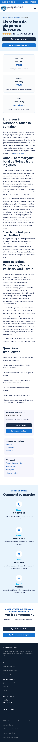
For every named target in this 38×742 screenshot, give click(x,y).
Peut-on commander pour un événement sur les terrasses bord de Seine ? (18, 401)
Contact (5, 690)
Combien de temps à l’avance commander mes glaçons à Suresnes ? (18, 359)
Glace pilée (10, 470)
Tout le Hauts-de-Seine (14, 463)
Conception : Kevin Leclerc (10, 737)
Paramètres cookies (9, 733)
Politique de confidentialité (11, 729)
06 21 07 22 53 (9, 710)
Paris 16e (9, 451)
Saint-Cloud (10, 447)
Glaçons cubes (11, 466)
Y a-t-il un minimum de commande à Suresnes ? (16, 389)
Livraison (5, 687)
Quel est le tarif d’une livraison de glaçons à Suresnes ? (18, 374)
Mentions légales (8, 725)
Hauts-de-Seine (18, 153)
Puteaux (9, 444)
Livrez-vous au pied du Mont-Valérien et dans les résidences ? (17, 366)
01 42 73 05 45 (9, 703)
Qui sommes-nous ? (9, 683)
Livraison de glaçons (9, 666)
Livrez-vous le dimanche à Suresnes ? (17, 395)
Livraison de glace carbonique (11, 674)
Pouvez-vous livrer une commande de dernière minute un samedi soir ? (16, 381)
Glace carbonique (12, 473)
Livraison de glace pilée (10, 670)
